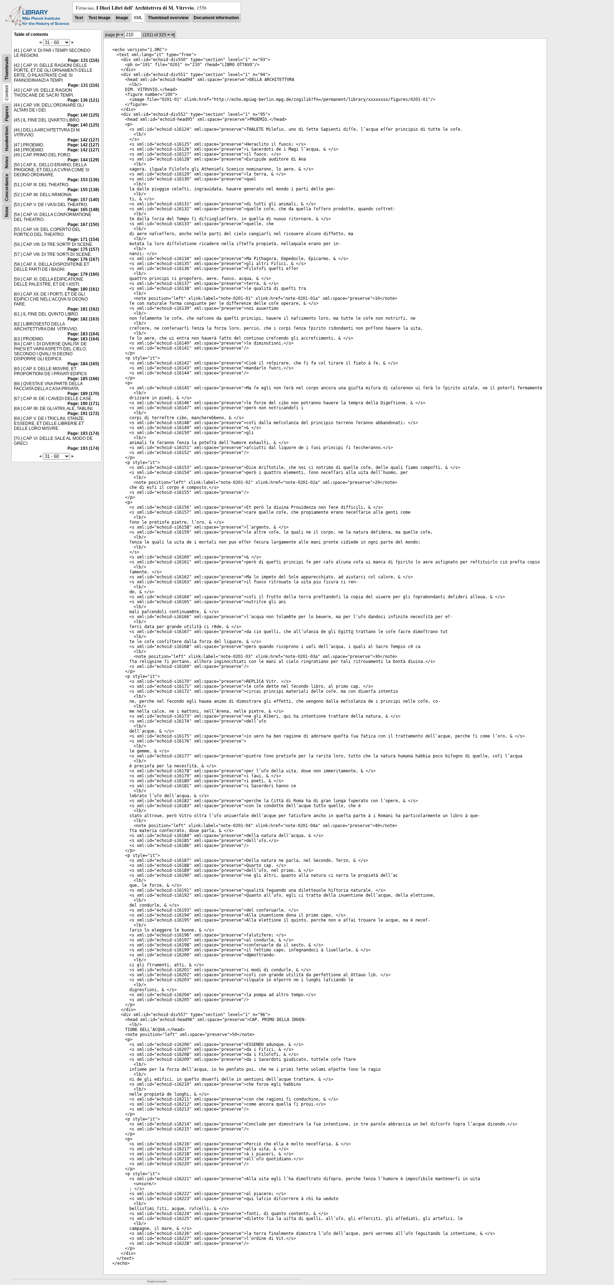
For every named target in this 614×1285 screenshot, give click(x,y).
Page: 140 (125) (83, 115)
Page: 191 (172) (83, 413)
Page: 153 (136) (83, 179)
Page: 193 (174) (83, 433)
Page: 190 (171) (83, 403)
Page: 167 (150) (83, 224)
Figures (6, 113)
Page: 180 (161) (83, 289)
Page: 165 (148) (83, 209)
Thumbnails (6, 68)
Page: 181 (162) (83, 309)
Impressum (157, 1281)
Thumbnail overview (168, 17)
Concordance (6, 187)
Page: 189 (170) (83, 393)
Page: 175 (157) (83, 249)
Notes (6, 162)
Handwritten (6, 138)
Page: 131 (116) (83, 60)
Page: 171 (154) (83, 239)
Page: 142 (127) (83, 139)
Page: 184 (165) (83, 363)
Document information (216, 17)
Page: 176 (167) (83, 259)
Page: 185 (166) (83, 378)
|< (118, 34)
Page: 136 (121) (83, 100)
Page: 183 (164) (83, 333)
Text (79, 17)
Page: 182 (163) (83, 319)
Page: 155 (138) (83, 189)
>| (172, 34)
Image (122, 17)
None (6, 211)
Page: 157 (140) (83, 199)
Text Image (99, 17)
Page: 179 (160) (83, 274)
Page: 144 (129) (83, 159)
